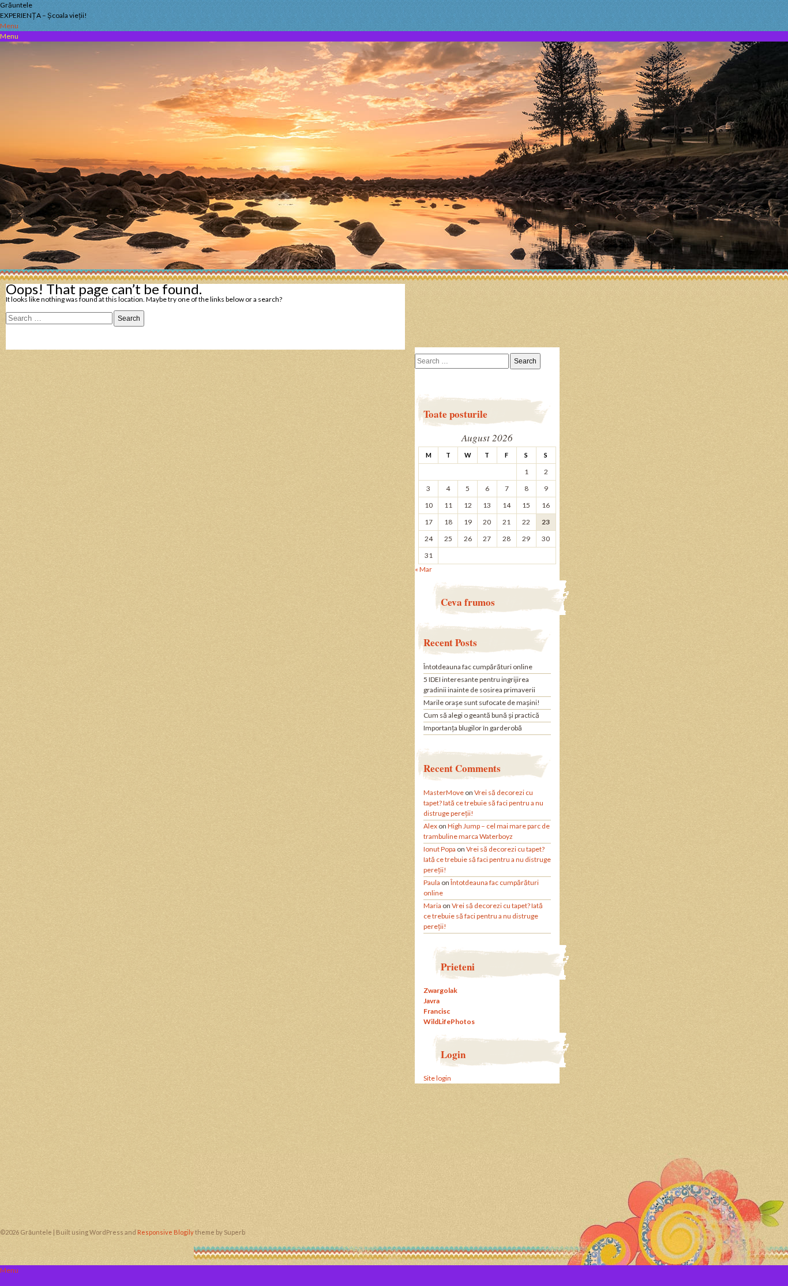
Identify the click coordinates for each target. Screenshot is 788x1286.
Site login (437, 1078)
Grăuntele (16, 5)
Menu (9, 25)
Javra (431, 1000)
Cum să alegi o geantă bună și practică (481, 715)
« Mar (423, 569)
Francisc (436, 1011)
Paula (431, 882)
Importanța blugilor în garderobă (472, 727)
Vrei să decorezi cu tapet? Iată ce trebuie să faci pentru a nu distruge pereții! (483, 803)
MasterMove (443, 792)
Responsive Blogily (165, 1232)
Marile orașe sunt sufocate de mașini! (481, 702)
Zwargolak (440, 990)
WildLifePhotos (449, 1021)
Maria (432, 905)
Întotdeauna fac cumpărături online (477, 666)
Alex (430, 826)
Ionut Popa (439, 849)
